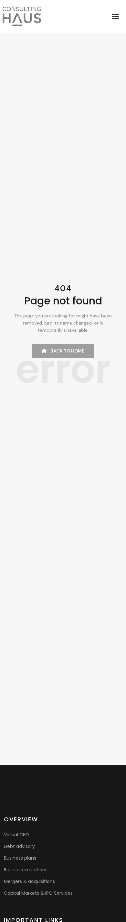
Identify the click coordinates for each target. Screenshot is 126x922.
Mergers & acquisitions (29, 881)
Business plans (20, 858)
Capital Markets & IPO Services (38, 893)
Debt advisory (19, 846)
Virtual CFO (16, 834)
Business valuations (25, 869)
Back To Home (66, 351)
